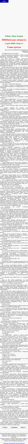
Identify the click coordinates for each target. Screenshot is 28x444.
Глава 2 (5, 427)
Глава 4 (23, 427)
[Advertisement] (14, 19)
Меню (4, 1)
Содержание (14, 427)
